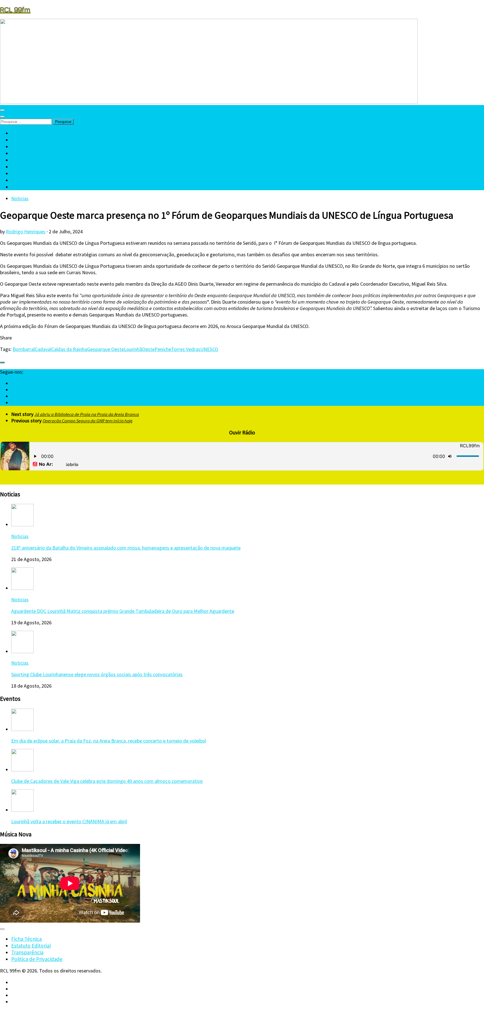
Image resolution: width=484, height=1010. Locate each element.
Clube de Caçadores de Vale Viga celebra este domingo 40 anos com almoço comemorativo (107, 781)
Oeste (148, 349)
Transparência (27, 952)
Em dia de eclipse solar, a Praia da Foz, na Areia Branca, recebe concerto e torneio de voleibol (108, 740)
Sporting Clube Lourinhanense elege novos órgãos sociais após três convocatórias (97, 674)
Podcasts (21, 173)
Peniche (163, 349)
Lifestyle (21, 180)
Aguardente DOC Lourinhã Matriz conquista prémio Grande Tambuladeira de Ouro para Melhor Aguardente (122, 611)
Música (18, 160)
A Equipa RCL (26, 139)
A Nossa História (29, 146)
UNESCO (209, 349)
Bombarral (24, 349)
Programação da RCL (35, 133)
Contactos (23, 186)
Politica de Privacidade (36, 959)
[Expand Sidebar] (2, 362)
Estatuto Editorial (31, 945)
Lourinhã (133, 349)
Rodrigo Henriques (25, 231)
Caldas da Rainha (69, 349)
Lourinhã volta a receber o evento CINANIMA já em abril (69, 821)
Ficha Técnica (26, 938)
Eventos (20, 153)
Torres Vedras (185, 349)
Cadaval (43, 349)
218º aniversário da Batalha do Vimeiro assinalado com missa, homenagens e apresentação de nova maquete (126, 547)
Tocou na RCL (26, 166)
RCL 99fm (15, 9)
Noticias (20, 198)
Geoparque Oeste (105, 349)
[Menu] (2, 110)
